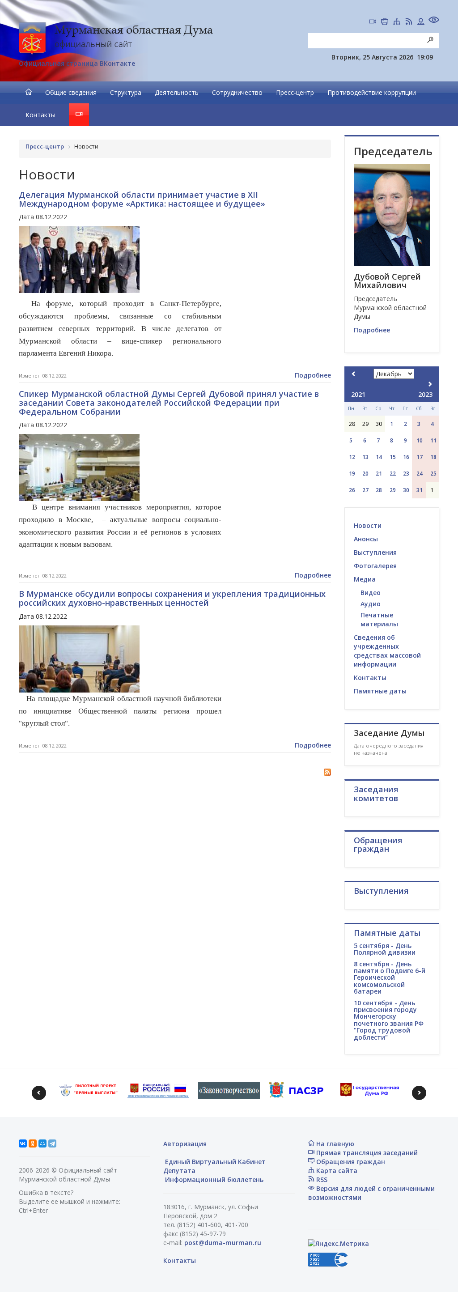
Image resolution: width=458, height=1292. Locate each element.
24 (419, 473)
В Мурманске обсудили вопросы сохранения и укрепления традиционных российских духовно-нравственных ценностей (172, 598)
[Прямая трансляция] (372, 22)
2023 (425, 394)
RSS (320, 1179)
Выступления (375, 552)
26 (352, 490)
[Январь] (430, 384)
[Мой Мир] (42, 1143)
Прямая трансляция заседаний (366, 1152)
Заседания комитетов (376, 793)
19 (352, 473)
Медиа (365, 579)
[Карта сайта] (396, 22)
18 (433, 457)
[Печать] (384, 22)
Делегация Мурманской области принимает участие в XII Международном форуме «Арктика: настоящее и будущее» (142, 199)
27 (365, 490)
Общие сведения (71, 92)
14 (379, 457)
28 (379, 490)
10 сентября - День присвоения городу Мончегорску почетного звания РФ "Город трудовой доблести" (389, 1020)
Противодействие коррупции (371, 92)
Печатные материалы (379, 619)
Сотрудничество (237, 92)
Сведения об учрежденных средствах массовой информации (387, 650)
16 (406, 457)
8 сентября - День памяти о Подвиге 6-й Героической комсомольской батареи (389, 978)
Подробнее (313, 375)
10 (419, 440)
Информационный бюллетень (213, 1179)
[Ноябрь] (353, 374)
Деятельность (177, 92)
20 (365, 473)
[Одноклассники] (33, 1143)
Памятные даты (380, 691)
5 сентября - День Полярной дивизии (385, 948)
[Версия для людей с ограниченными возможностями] (433, 20)
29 (393, 490)
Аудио (370, 603)
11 (433, 440)
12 (352, 457)
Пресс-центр (295, 92)
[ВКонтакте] (23, 1143)
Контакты (40, 114)
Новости (368, 525)
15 (393, 457)
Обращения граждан (349, 1161)
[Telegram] (52, 1143)
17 (419, 457)
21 (379, 473)
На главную (334, 1143)
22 (393, 473)
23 (406, 473)
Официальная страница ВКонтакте (77, 63)
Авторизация (185, 1143)
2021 (358, 394)
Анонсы (366, 539)
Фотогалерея (375, 565)
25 (433, 473)
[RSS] (408, 22)
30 (406, 490)
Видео (370, 592)
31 (419, 490)
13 (365, 457)
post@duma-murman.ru (222, 1242)
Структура (125, 92)
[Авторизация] (420, 22)
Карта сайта (335, 1170)
